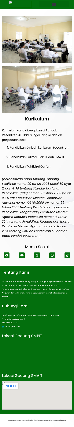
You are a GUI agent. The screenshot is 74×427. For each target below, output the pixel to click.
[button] (54, 4)
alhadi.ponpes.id (12, 326)
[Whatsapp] (37, 255)
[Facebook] (6, 255)
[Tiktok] (67, 255)
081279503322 (11, 323)
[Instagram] (52, 255)
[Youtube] (22, 255)
